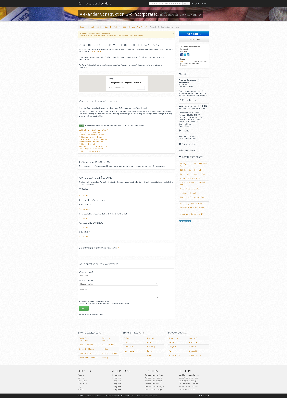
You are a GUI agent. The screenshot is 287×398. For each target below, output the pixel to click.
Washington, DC (174, 342)
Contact (81, 378)
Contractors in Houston (153, 378)
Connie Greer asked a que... (189, 378)
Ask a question (194, 33)
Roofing (105, 357)
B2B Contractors (98, 51)
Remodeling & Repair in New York (91, 149)
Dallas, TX (192, 347)
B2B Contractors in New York (89, 132)
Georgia (150, 355)
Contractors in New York (154, 375)
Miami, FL (172, 351)
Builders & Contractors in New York (91, 135)
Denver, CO (193, 351)
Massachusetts (129, 351)
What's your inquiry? (86, 280)
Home (82, 27)
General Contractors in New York (91, 142)
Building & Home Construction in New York (94, 130)
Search (186, 3)
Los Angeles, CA (174, 355)
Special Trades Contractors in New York (93, 139)
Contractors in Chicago (153, 389)
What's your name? (86, 272)
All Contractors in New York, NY (109, 27)
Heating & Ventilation (86, 353)
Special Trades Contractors (88, 357)
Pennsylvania (128, 347)
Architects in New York (87, 144)
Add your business (199, 3)
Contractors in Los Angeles (154, 387)
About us (81, 375)
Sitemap (81, 389)
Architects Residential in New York (91, 151)
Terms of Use (83, 384)
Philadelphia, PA (195, 355)
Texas (126, 342)
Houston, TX (193, 338)
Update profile (194, 39)
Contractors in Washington (154, 381)
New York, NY (173, 338)
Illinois (149, 351)
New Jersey (151, 347)
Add (119, 248)
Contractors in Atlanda (153, 384)
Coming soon (116, 375)
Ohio (125, 355)
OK (141, 88)
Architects (105, 349)
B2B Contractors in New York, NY (135, 27)
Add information (85, 195)
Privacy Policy (82, 381)
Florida (149, 342)
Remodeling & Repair (86, 349)
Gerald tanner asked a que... (189, 375)
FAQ (79, 387)
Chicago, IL (172, 347)
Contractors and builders (94, 3)
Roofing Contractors (109, 353)
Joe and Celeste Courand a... (189, 387)
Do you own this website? (116, 88)
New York (90, 27)
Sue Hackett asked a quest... (189, 384)
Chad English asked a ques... (189, 381)
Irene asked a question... (187, 389)
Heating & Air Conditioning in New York (93, 146)
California (127, 338)
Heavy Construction (86, 345)
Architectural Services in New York (91, 137)
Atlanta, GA (193, 342)
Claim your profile (186, 61)
